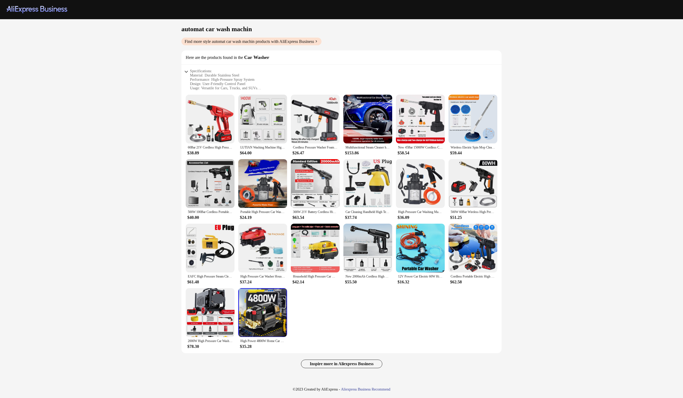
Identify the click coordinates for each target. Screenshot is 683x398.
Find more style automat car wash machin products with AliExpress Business (249, 41)
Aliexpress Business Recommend (365, 389)
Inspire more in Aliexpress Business (342, 363)
